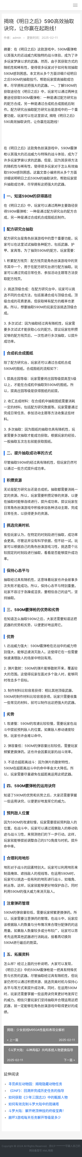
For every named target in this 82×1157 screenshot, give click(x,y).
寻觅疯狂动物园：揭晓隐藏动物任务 (35, 1084)
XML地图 (47, 1150)
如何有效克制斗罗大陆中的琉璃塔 (33, 1104)
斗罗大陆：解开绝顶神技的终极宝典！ (37, 1111)
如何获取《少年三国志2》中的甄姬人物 (38, 1097)
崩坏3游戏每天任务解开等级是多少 (34, 1117)
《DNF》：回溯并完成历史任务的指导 (36, 1091)
